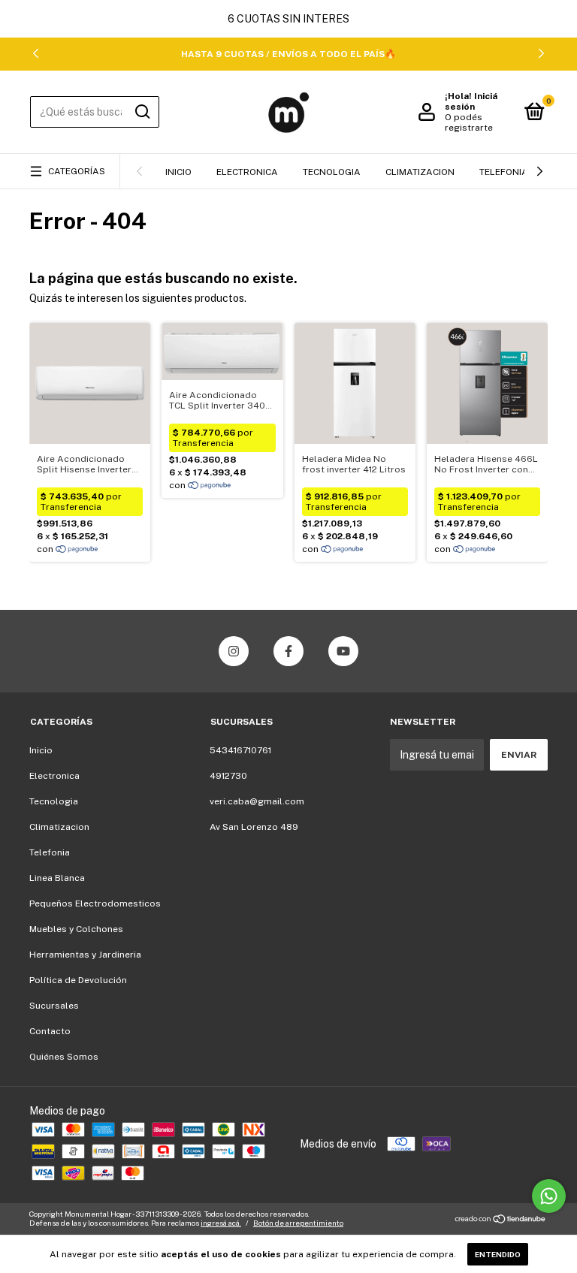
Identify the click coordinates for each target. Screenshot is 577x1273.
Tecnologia (332, 172)
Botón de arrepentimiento (298, 1222)
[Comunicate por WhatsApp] (549, 1196)
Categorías (76, 171)
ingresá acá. (221, 1222)
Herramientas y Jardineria (85, 954)
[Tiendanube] (501, 1220)
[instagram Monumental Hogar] (234, 651)
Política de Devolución (78, 980)
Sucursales (54, 1005)
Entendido (498, 1254)
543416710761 (240, 750)
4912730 (228, 776)
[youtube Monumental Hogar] (343, 651)
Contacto (50, 1031)
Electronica (247, 172)
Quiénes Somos (63, 1056)
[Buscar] (141, 111)
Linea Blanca (57, 878)
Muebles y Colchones (76, 929)
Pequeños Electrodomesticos (95, 903)
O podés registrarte (469, 122)
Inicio (178, 172)
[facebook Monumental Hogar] (288, 651)
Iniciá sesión (471, 101)
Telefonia (503, 172)
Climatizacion (420, 172)
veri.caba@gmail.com (257, 801)
